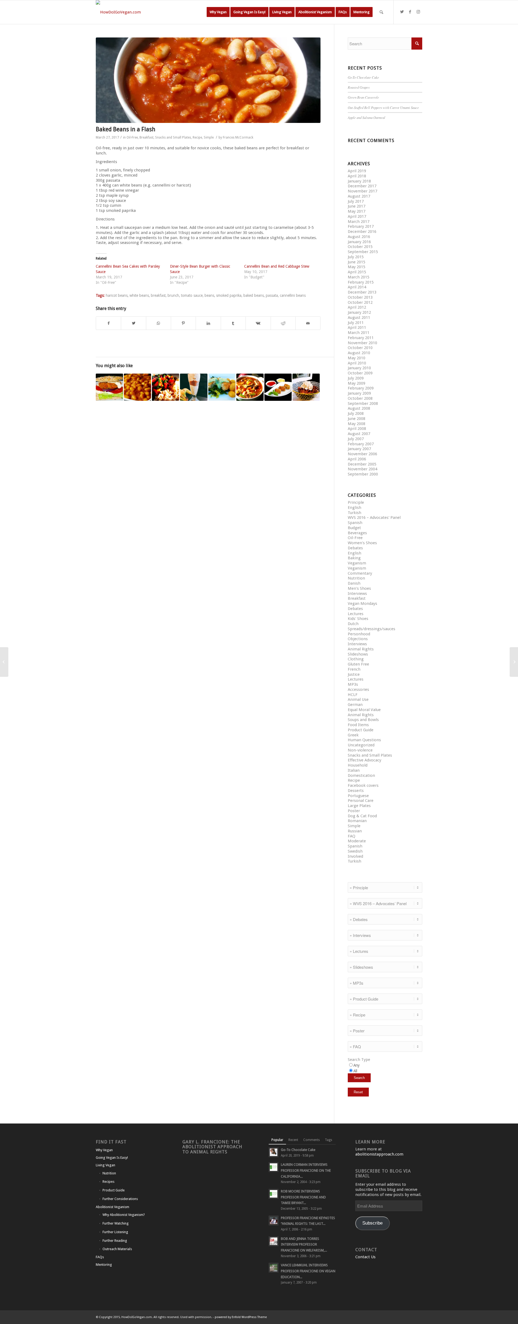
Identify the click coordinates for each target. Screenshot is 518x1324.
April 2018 (357, 176)
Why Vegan (104, 1150)
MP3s (353, 684)
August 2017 (359, 196)
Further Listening (115, 1232)
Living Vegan (105, 1165)
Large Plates (359, 805)
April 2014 (357, 287)
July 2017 (356, 201)
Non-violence (360, 750)
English (354, 507)
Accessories (358, 689)
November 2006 (362, 453)
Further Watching (116, 1223)
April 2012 (357, 307)
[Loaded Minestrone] (250, 387)
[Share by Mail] (308, 323)
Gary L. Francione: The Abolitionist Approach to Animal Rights (212, 1146)
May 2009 (356, 383)
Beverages (357, 532)
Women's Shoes (362, 542)
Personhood (359, 634)
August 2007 (359, 433)
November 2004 (362, 469)
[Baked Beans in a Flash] (208, 80)
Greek (353, 735)
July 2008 (356, 413)
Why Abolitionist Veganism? (124, 1215)
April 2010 (357, 363)
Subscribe (372, 1223)
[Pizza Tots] (278, 387)
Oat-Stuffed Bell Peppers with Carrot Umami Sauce (383, 107)
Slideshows (358, 654)
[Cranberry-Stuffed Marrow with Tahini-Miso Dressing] (4, 662)
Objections (358, 638)
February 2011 (361, 337)
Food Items (358, 724)
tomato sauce (192, 295)
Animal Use (358, 699)
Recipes (108, 1182)
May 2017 (356, 211)
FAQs (100, 1257)
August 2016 (359, 236)
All (355, 1071)
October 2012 (360, 302)
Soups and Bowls (363, 719)
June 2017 (356, 206)
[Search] (381, 12)
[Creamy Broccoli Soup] (514, 662)
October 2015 (360, 246)
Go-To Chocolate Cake (363, 77)
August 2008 (359, 408)
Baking (354, 558)
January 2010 (359, 368)
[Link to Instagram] (418, 12)
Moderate (357, 841)
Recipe (197, 137)
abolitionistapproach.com (379, 1154)
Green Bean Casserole (363, 97)
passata (272, 295)
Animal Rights (361, 649)
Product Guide (360, 729)
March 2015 (358, 277)
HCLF (352, 694)
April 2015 (357, 272)
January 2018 (359, 181)
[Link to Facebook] (410, 12)
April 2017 (357, 216)
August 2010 (359, 352)
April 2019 (357, 170)
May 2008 (356, 423)
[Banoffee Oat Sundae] (193, 387)
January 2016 (359, 241)
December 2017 (362, 186)
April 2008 (357, 428)
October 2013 (360, 297)
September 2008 (363, 403)
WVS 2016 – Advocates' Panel (374, 517)
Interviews (357, 593)
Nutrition (356, 578)
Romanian (357, 820)
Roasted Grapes (359, 87)
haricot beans (117, 295)
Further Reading (115, 1241)
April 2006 (357, 459)
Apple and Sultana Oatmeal (366, 117)
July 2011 (356, 322)
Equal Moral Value (364, 709)
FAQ (351, 836)
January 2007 (359, 448)
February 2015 (361, 282)
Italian (354, 770)
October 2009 (360, 373)
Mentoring (104, 1265)
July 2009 (356, 378)
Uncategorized (361, 745)
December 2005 (362, 464)
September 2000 (363, 474)
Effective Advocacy (364, 760)
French (354, 669)
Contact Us (365, 1256)
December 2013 (362, 292)
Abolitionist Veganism (112, 1207)
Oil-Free (132, 137)
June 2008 (356, 418)
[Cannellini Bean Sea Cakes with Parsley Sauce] (222, 387)
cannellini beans (293, 295)
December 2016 (362, 231)
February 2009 (361, 388)
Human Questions (364, 739)
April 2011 (357, 327)
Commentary (360, 573)
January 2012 (359, 312)
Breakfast (146, 137)
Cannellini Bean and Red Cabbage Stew (276, 266)
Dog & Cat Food (362, 815)
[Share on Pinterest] (183, 323)
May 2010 (356, 358)
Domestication (361, 775)
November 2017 (362, 191)
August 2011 (359, 317)
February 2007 (361, 444)
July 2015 (356, 256)
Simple (209, 137)
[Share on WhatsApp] (158, 323)
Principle (356, 502)
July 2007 (356, 438)
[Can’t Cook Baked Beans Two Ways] (137, 387)
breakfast (158, 295)
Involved (355, 856)
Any (356, 1065)
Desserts (356, 790)
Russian (355, 831)
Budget (354, 527)
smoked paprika (228, 295)
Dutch (353, 623)
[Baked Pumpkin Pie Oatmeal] (306, 387)
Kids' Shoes (358, 618)
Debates (355, 548)
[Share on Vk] (258, 323)
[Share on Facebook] (108, 323)
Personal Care (360, 800)
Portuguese (358, 795)
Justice (354, 674)
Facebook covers (363, 785)
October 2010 (360, 347)
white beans (139, 295)
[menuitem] (218, 12)
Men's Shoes (359, 588)
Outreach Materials (117, 1249)
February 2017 (361, 226)
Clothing (356, 659)
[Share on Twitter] (133, 323)
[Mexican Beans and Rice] (165, 387)
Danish (354, 583)
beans (209, 295)
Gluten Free (358, 664)
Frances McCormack (238, 137)
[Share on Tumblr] (233, 323)
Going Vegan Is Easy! (112, 1158)
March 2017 (358, 221)
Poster (354, 810)
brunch (173, 295)
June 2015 (356, 262)
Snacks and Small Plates (173, 137)
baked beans (253, 295)
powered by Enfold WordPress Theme (241, 1317)
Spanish (355, 522)
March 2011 (358, 332)
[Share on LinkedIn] (208, 323)
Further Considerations (120, 1199)
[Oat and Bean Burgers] (109, 387)
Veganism (357, 563)
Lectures (355, 613)
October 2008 (360, 398)
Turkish (354, 512)
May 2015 (356, 266)
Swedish (355, 851)
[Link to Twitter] (402, 12)
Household (357, 765)
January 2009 (359, 393)
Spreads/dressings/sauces (371, 628)
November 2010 (362, 342)
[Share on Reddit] (283, 323)
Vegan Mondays (362, 603)
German (355, 704)
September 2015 (363, 251)
